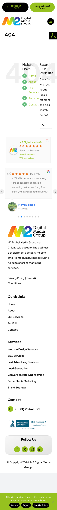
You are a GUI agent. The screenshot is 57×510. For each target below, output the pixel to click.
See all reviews (27, 154)
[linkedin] (40, 449)
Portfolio (33, 98)
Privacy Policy (16, 278)
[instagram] (32, 449)
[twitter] (25, 449)
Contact (33, 104)
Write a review (26, 158)
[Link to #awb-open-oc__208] (50, 21)
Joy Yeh (23, 204)
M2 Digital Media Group (32, 142)
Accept (14, 505)
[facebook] (17, 449)
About (32, 81)
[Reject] (53, 501)
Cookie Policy (41, 505)
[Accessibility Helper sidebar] (53, 35)
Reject (26, 505)
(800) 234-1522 (27, 409)
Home (32, 75)
